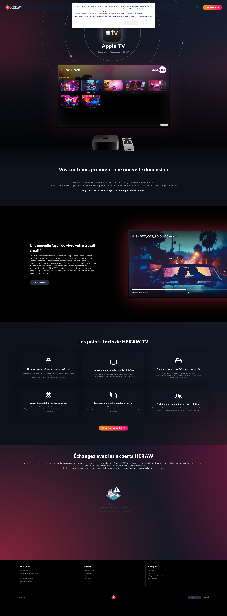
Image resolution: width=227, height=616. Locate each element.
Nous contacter (152, 578)
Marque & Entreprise (26, 578)
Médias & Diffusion (26, 576)
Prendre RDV (88, 573)
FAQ (85, 576)
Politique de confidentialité (156, 576)
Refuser (145, 23)
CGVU (150, 573)
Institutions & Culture (26, 581)
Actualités (151, 570)
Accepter (131, 23)
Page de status (88, 578)
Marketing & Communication (29, 573)
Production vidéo (25, 570)
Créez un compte (89, 570)
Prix (85, 581)
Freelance (23, 584)
